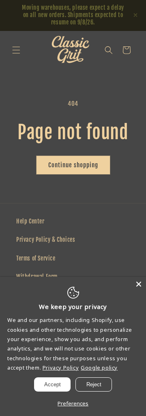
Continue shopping (73, 165)
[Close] (139, 284)
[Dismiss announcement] (135, 15)
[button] (16, 50)
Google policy (99, 367)
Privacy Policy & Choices (45, 239)
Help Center (30, 221)
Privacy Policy (61, 367)
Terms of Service (36, 258)
